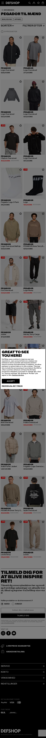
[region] (23, 369)
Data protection (18, 375)
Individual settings (12, 386)
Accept (11, 381)
